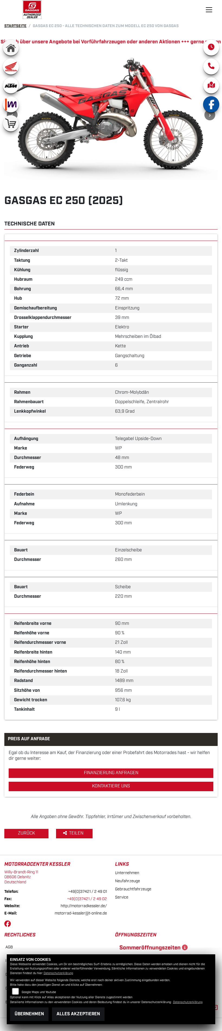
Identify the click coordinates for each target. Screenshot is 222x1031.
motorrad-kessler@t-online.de (81, 913)
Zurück (26, 833)
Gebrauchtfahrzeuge (133, 889)
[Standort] (211, 85)
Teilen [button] (76, 833)
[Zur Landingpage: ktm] (11, 85)
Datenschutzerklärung (58, 973)
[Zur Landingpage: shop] (11, 123)
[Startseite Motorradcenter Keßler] (32, 9)
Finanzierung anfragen (111, 773)
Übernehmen (29, 1014)
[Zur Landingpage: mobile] (11, 104)
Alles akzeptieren (78, 1014)
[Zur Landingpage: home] (11, 47)
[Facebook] (211, 104)
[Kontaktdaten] (211, 66)
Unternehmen (127, 872)
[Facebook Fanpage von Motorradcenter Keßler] (8, 924)
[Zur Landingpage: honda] (11, 66)
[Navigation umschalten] (209, 9)
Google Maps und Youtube (39, 992)
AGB (9, 947)
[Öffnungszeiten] (211, 47)
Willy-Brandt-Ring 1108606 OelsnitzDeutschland (21, 877)
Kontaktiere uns (111, 786)
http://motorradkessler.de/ (84, 906)
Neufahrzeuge (127, 881)
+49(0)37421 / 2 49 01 (87, 891)
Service (121, 897)
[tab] (111, 237)
